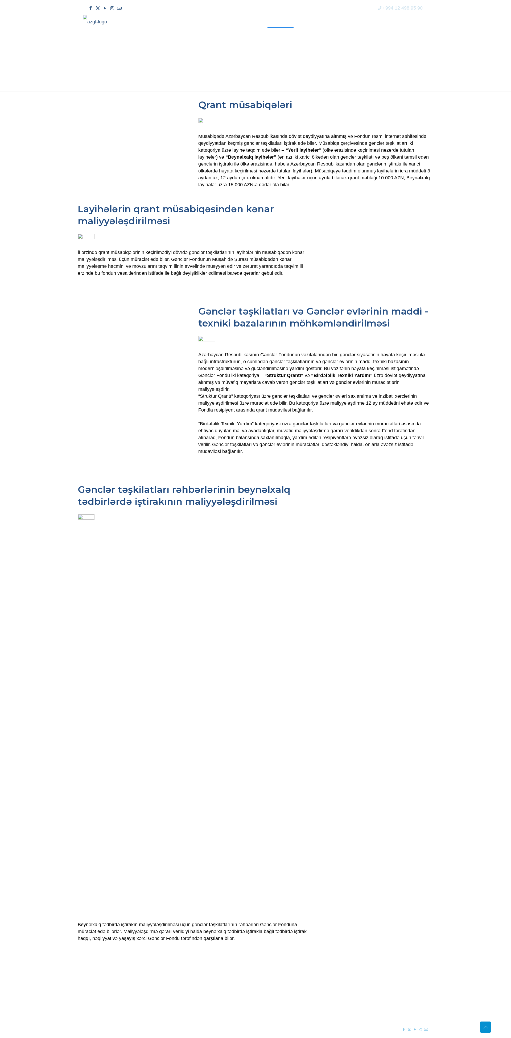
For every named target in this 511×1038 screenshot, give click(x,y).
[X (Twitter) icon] (98, 8)
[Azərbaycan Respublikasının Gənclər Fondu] (95, 21)
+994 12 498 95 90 (402, 8)
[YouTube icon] (105, 8)
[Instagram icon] (112, 8)
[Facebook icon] (90, 8)
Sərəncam (188, 985)
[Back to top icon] (485, 1027)
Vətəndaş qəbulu (285, 995)
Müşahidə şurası (285, 975)
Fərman (185, 975)
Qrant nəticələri (283, 985)
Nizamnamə (190, 995)
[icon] (119, 8)
